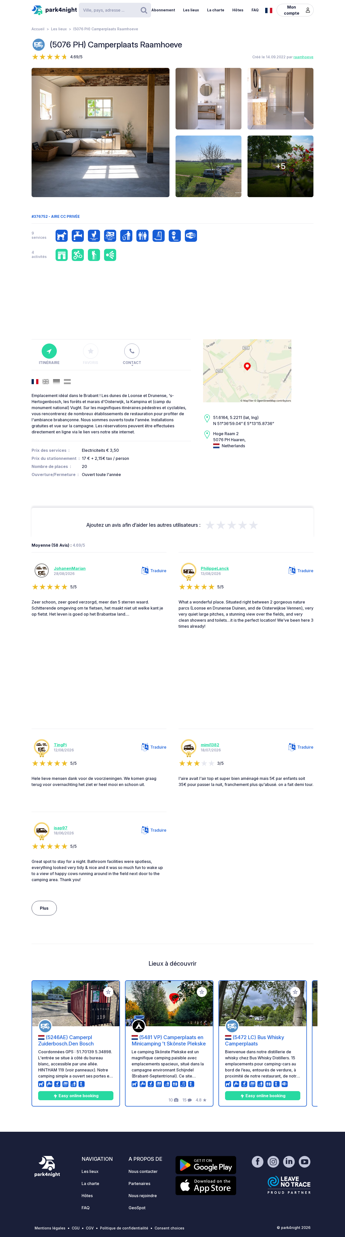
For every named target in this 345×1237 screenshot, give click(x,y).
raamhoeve (303, 57)
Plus (44, 908)
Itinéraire (49, 362)
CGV (90, 1228)
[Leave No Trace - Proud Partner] (289, 1185)
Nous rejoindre (143, 1195)
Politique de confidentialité (124, 1228)
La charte (215, 10)
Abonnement (163, 10)
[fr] (269, 10)
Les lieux (191, 10)
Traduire (158, 570)
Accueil (38, 29)
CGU (76, 1228)
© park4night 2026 (293, 1227)
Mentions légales (50, 1228)
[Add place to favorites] (108, 992)
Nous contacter (143, 1171)
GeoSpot (137, 1207)
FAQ (255, 10)
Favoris (90, 362)
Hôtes (237, 10)
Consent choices (169, 1228)
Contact (132, 362)
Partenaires (139, 1183)
